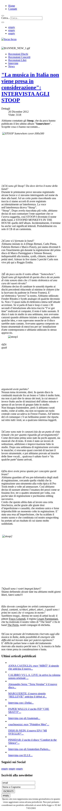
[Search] (2, 15)
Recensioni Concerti (19, 57)
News (11, 66)
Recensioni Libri (17, 60)
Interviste (13, 63)
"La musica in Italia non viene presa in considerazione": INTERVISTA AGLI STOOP (30, 87)
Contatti (12, 8)
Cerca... (5, 17)
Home (11, 5)
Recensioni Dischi (18, 54)
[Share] (2, 22)
